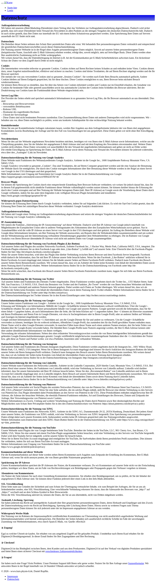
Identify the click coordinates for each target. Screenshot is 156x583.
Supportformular (136, 563)
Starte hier (12, 7)
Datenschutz (13, 579)
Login (10, 10)
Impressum (12, 576)
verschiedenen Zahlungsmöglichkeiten (63, 551)
